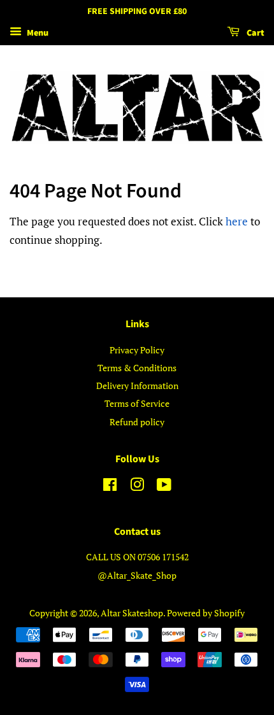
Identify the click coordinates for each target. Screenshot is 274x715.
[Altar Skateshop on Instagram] (137, 487)
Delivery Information (137, 385)
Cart (254, 33)
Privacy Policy (137, 350)
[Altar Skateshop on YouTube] (164, 487)
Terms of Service (137, 403)
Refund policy (137, 422)
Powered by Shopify (206, 613)
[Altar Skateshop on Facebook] (110, 487)
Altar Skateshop (132, 613)
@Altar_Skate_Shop (137, 575)
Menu (36, 33)
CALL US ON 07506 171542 (137, 557)
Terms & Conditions (137, 368)
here (237, 221)
